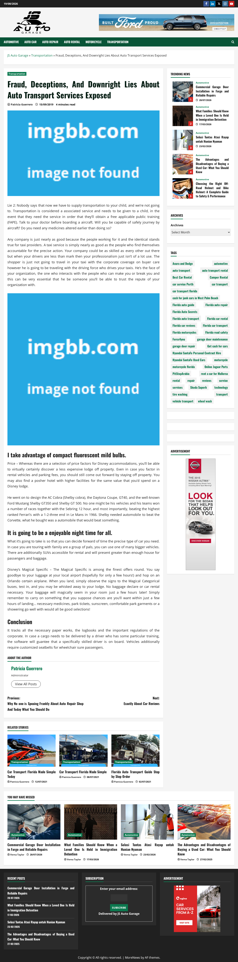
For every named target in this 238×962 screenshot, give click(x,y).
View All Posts (26, 684)
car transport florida (185, 291)
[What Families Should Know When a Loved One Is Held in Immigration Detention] (90, 822)
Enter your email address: (119, 901)
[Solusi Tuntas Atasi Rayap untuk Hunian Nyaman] (147, 822)
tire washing (180, 394)
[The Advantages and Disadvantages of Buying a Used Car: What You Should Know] (204, 822)
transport (222, 394)
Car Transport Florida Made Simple (83, 771)
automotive (221, 263)
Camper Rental (219, 277)
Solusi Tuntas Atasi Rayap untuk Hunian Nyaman (183, 140)
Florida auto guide (183, 305)
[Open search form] (232, 42)
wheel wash (205, 401)
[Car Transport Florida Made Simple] (83, 751)
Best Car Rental (182, 277)
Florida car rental (217, 318)
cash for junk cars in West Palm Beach (195, 298)
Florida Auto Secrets (185, 311)
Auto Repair (50, 42)
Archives (177, 225)
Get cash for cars (217, 346)
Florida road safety (216, 332)
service (223, 380)
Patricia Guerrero (26, 668)
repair (191, 380)
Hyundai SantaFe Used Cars (189, 360)
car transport (220, 284)
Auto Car (30, 42)
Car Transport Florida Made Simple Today (31, 774)
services (178, 387)
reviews (206, 380)
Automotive (11, 42)
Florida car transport (215, 325)
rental (176, 380)
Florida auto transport (186, 318)
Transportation (117, 42)
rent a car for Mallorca (214, 373)
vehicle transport (183, 401)
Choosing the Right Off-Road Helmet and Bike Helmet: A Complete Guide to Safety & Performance (183, 188)
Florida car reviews (184, 325)
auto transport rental (215, 270)
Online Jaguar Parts (216, 366)
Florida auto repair (216, 305)
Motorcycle (94, 42)
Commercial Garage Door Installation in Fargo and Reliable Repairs (183, 91)
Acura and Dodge (183, 263)
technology (221, 387)
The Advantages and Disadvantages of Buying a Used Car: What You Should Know (183, 164)
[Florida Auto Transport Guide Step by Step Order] (135, 751)
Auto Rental (72, 42)
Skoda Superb (198, 387)
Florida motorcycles (184, 332)
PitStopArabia (181, 373)
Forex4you (179, 339)
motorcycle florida (184, 366)
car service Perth (183, 284)
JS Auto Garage (17, 55)
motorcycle (221, 360)
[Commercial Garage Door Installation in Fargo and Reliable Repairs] (33, 822)
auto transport (181, 270)
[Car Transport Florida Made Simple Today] (31, 751)
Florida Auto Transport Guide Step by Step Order (135, 774)
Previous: (45, 704)
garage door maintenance (212, 339)
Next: (142, 701)
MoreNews (132, 957)
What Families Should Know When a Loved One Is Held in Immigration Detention (183, 116)
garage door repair (184, 346)
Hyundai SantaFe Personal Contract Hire (197, 353)
